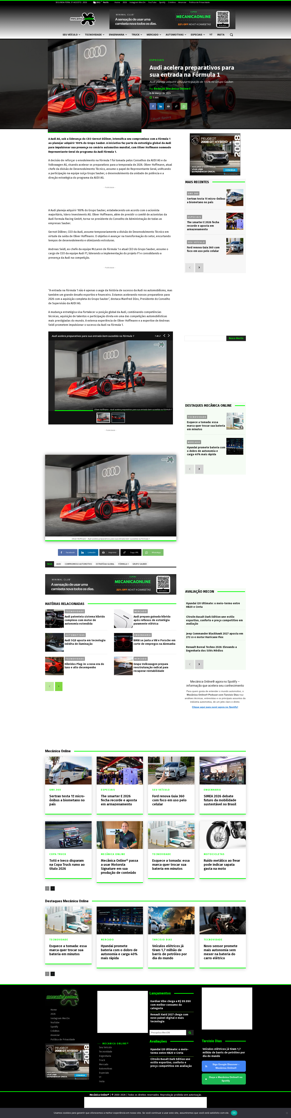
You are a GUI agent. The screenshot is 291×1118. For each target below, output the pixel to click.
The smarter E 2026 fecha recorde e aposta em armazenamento (203, 226)
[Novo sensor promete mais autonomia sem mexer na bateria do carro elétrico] (223, 920)
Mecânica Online (113, 854)
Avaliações (158, 1041)
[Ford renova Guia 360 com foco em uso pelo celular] (234, 246)
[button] (231, 35)
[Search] (190, 1032)
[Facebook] (153, 106)
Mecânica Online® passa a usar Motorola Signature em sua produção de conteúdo (119, 867)
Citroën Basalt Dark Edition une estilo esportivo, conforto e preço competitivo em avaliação (214, 620)
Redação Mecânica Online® (172, 88)
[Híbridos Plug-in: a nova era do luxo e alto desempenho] (54, 666)
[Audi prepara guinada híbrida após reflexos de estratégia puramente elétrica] (123, 618)
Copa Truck (57, 854)
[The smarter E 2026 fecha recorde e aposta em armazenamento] (234, 221)
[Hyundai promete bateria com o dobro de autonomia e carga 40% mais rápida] (234, 446)
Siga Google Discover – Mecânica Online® (226, 1066)
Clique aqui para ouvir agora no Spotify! (215, 707)
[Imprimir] (168, 106)
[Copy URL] (176, 106)
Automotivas (75, 635)
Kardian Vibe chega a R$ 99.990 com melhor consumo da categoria (170, 1005)
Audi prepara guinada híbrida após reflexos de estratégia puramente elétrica (152, 620)
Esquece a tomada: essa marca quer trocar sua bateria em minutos (206, 426)
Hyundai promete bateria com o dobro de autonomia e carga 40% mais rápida (206, 451)
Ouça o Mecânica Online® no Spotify (224, 1079)
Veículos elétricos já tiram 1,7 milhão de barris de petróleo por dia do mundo (169, 952)
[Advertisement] (109, 196)
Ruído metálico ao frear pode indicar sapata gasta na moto (222, 865)
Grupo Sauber (140, 564)
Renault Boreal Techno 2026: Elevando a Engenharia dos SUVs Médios (211, 648)
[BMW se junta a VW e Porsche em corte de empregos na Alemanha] (123, 642)
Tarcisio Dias (162, 940)
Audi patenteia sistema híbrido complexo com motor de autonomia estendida (85, 620)
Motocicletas (214, 854)
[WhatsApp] (184, 106)
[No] (286, 1113)
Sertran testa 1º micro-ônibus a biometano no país (67, 800)
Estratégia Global (105, 564)
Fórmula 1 (123, 564)
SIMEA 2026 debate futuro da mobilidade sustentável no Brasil (220, 800)
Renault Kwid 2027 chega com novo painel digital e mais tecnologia (169, 1018)
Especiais (157, 60)
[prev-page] (49, 686)
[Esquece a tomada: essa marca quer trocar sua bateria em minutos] (234, 421)
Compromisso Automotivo (78, 564)
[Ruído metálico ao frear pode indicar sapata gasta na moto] (223, 835)
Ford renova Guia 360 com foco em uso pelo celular (169, 800)
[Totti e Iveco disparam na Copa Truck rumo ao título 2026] (68, 835)
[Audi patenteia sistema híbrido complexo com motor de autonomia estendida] (54, 618)
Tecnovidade (75, 611)
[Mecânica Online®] (82, 19)
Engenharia (142, 635)
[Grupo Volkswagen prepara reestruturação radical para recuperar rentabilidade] (123, 666)
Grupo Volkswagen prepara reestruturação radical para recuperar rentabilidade (151, 667)
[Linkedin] (160, 106)
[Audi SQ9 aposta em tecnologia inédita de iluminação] (54, 642)
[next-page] (58, 686)
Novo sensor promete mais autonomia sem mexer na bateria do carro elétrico (220, 952)
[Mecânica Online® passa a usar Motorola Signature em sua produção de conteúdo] (120, 835)
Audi (58, 564)
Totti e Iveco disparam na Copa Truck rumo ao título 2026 (67, 865)
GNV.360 (193, 193)
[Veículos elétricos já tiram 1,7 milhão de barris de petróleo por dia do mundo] (171, 920)
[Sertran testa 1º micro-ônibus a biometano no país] (234, 197)
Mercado (140, 611)
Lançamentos (160, 993)
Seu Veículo (196, 242)
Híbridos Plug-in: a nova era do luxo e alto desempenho (84, 665)
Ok (234, 1112)
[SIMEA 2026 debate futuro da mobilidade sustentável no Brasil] (223, 770)
